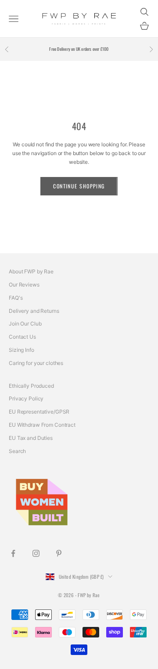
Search (17, 451)
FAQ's (15, 297)
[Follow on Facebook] (13, 553)
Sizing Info (21, 350)
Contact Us (22, 336)
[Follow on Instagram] (36, 553)
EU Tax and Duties (31, 438)
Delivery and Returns (34, 311)
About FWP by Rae (31, 271)
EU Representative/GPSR (39, 411)
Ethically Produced (31, 385)
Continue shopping (78, 186)
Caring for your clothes (36, 363)
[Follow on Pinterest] (58, 553)
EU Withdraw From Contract (42, 424)
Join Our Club (25, 323)
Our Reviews (24, 284)
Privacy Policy (26, 398)
